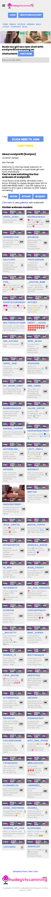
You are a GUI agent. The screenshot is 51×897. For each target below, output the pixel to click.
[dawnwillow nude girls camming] (13, 232)
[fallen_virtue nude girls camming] (37, 403)
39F (22, 551)
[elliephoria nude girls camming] (37, 823)
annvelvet (33, 846)
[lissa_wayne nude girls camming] (13, 670)
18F (45, 496)
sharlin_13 (9, 655)
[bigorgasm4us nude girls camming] (37, 212)
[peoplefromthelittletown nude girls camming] (37, 425)
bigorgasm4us (36, 216)
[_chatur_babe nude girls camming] (37, 277)
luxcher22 (9, 846)
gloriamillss (10, 785)
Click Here (7, 202)
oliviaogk (33, 363)
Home (5, 24)
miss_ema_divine (37, 740)
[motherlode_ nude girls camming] (13, 444)
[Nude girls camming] (21, 5)
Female (12, 24)
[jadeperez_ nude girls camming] (37, 780)
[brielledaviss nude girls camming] (37, 758)
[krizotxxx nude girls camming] (37, 670)
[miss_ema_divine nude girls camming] (37, 736)
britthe (32, 491)
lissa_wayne (11, 675)
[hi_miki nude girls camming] (13, 562)
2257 (29, 890)
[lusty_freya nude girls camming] (37, 444)
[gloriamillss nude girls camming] (13, 780)
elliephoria (34, 828)
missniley (33, 469)
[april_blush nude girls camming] (37, 336)
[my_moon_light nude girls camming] (13, 381)
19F (21, 219)
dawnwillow (11, 237)
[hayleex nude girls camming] (37, 297)
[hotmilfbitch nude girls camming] (13, 540)
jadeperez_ (34, 785)
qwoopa (32, 697)
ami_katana (10, 341)
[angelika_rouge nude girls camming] (37, 540)
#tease (26, 196)
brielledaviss (35, 763)
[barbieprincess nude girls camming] (13, 403)
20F (45, 347)
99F (21, 767)
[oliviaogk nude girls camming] (37, 358)
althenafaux (11, 697)
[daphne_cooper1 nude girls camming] (13, 424)
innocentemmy (12, 504)
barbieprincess (12, 408)
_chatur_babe (36, 282)
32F (21, 242)
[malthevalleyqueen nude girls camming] (13, 318)
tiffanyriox (10, 763)
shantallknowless (14, 302)
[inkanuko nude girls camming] (13, 713)
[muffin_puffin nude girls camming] (37, 520)
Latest (6, 27)
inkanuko (9, 718)
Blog (24, 27)
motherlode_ (11, 449)
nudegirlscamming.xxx (30, 888)
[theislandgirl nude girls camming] (37, 255)
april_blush (34, 341)
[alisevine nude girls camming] (13, 605)
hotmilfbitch (11, 545)
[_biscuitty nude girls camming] (13, 628)
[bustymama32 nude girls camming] (37, 650)
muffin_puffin (36, 524)
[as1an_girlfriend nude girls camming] (13, 803)
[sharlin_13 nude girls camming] (13, 650)
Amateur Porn (20, 871)
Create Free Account (31, 15)
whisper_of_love (13, 828)
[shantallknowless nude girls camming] (13, 297)
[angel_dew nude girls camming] (13, 358)
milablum (32, 237)
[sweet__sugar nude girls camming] (37, 318)
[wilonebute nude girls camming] (13, 583)
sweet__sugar (36, 322)
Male (38, 24)
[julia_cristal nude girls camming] (13, 520)
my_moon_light (13, 385)
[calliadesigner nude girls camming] (13, 736)
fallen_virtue (36, 408)
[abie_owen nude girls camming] (37, 381)
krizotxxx (33, 675)
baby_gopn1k (35, 632)
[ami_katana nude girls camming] (13, 336)
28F (46, 723)
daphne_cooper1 (13, 428)
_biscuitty (9, 632)
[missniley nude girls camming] (37, 464)
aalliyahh (9, 259)
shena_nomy (11, 216)
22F (21, 660)
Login (12, 15)
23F (47, 221)
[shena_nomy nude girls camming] (13, 212)
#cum (13, 196)
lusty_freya (35, 449)
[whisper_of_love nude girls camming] (13, 823)
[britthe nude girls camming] (37, 487)
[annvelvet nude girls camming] (37, 841)
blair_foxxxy (35, 567)
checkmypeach (36, 610)
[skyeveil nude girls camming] (13, 464)
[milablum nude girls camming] (37, 232)
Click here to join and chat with (25, 139)
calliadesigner (12, 740)
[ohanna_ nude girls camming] (37, 803)
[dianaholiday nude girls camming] (37, 713)
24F (45, 681)
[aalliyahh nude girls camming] (13, 255)
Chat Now (26, 53)
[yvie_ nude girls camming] (13, 277)
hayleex (32, 302)
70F (45, 391)
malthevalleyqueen (15, 322)
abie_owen (34, 385)
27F (22, 529)
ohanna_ (32, 807)
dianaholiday (35, 718)
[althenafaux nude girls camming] (13, 693)
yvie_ (6, 282)
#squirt (40, 196)
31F (23, 509)
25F (46, 572)
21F (21, 454)
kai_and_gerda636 (38, 587)
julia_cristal (11, 524)
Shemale (31, 24)
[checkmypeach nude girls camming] (37, 605)
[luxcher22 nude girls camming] (13, 841)
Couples (21, 24)
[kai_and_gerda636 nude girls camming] (37, 583)
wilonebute (10, 587)
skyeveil (8, 469)
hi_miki (7, 567)
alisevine (8, 610)
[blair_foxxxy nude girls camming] (37, 562)
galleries (24, 202)
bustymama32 (35, 655)
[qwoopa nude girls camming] (37, 693)
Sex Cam (33, 871)
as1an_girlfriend (13, 807)
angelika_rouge (37, 545)
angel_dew (10, 363)
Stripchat (16, 27)
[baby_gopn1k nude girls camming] (37, 628)
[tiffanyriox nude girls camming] (13, 758)
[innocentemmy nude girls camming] (13, 493)
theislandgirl (35, 259)
